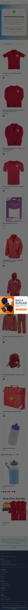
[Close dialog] (27, 296)
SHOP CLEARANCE (21, 309)
